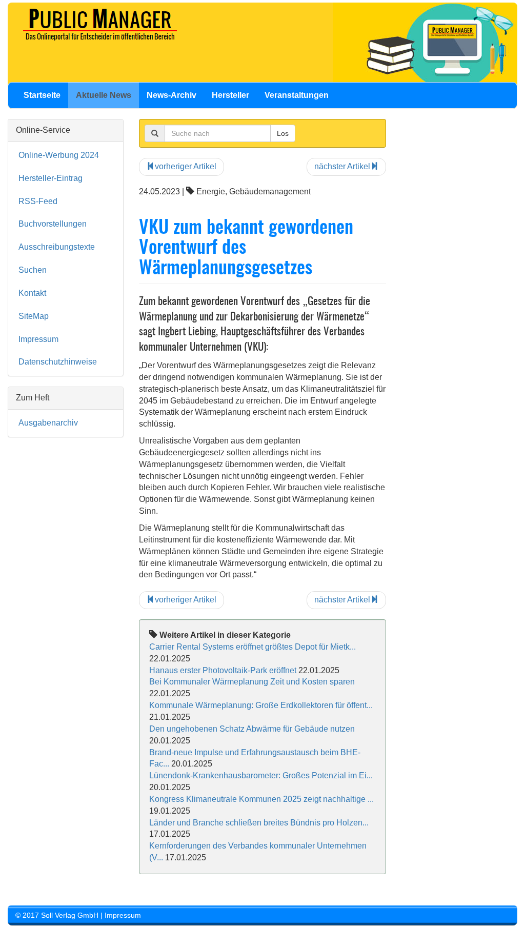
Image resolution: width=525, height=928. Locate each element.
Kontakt (32, 293)
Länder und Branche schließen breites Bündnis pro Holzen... (259, 822)
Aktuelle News (103, 95)
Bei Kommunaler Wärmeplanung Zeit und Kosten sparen (252, 681)
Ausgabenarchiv (48, 422)
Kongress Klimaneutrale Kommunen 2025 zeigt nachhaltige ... (261, 799)
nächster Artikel (342, 166)
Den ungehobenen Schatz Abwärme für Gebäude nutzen (252, 728)
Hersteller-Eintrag (50, 178)
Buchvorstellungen (52, 223)
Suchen (32, 270)
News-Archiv (171, 95)
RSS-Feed (37, 201)
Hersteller (230, 95)
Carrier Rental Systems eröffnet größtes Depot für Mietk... (252, 646)
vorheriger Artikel (185, 166)
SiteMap (33, 316)
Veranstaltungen (297, 95)
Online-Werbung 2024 (58, 155)
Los (283, 133)
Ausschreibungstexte (56, 247)
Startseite (42, 95)
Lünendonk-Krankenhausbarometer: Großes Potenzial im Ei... (261, 775)
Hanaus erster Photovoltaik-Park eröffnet (222, 670)
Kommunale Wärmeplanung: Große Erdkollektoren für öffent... (261, 705)
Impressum (38, 339)
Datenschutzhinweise (57, 361)
